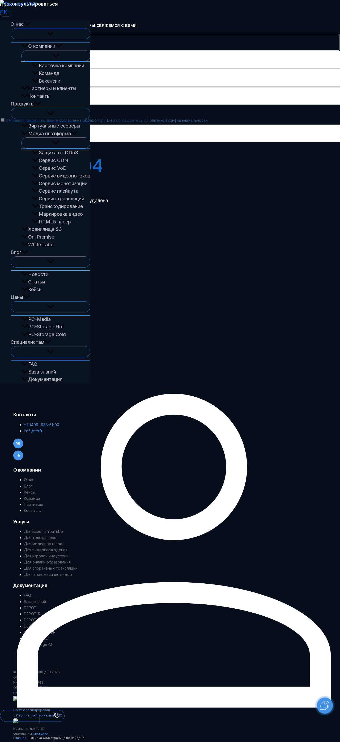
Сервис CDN (53, 160)
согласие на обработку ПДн (85, 120)
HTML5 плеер (55, 221)
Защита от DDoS (58, 152)
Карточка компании (61, 65)
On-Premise (41, 237)
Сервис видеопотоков (64, 176)
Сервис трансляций (61, 198)
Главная (19, 738)
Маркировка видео (61, 214)
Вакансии (49, 81)
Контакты (39, 96)
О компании (41, 46)
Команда (49, 73)
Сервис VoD (53, 168)
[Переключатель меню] (50, 33)
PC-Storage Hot (46, 326)
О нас (17, 24)
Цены (17, 297)
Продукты (23, 104)
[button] (27, 24)
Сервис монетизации (63, 183)
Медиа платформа (49, 133)
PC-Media (39, 319)
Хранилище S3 (45, 229)
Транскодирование (61, 206)
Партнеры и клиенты (52, 88)
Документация (45, 379)
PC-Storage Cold (47, 334)
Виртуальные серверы (54, 126)
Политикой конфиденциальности (177, 120)
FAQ (32, 364)
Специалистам (27, 342)
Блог (16, 252)
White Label (41, 244)
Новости (38, 274)
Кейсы (35, 289)
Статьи (36, 282)
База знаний (42, 372)
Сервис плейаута (58, 191)
